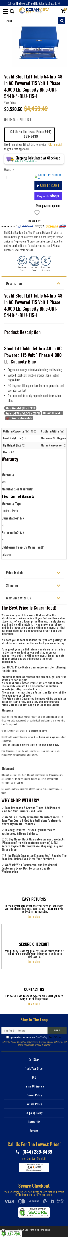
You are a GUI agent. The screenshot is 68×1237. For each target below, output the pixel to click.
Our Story (34, 1059)
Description (14, 283)
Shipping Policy (34, 1113)
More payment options (48, 205)
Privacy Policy (34, 1095)
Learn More (34, 916)
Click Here (34, 1004)
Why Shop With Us (18, 597)
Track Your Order (34, 1068)
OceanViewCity (30, 1229)
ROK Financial (54, 144)
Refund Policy (34, 1104)
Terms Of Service (55, 1037)
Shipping (12, 585)
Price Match (14, 572)
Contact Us (34, 1122)
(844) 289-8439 (36, 1151)
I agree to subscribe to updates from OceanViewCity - (35, 1037)
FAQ (34, 1077)
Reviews (34, 1131)
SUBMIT (57, 1030)
